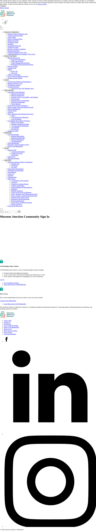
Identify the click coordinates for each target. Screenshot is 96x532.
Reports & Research (13, 51)
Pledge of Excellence (17, 122)
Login (6, 21)
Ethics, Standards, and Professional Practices (24, 194)
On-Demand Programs (14, 46)
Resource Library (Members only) (18, 34)
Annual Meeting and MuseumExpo (21, 187)
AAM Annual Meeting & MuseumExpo (19, 82)
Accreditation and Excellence (20, 180)
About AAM (7, 320)
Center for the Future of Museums (18, 105)
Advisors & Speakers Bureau (19, 184)
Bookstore (11, 44)
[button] (2, 279)
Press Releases (12, 172)
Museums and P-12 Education (20, 100)
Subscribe (10, 175)
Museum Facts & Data (18, 94)
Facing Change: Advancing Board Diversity (21, 107)
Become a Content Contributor (17, 49)
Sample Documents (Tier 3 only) (17, 52)
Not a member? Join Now (11, 283)
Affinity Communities (14, 75)
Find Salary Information (18, 59)
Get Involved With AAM (15, 206)
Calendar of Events (13, 87)
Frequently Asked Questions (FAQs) (18, 144)
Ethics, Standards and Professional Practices (20, 114)
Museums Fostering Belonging (20, 199)
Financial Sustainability (18, 102)
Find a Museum (16, 104)
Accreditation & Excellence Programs (19, 121)
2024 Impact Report (13, 158)
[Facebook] (6, 341)
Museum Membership (17, 136)
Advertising (14, 155)
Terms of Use (8, 329)
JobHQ (10, 69)
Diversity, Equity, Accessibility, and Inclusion (24, 97)
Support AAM (12, 150)
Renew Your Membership (15, 146)
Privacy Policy (42, 4)
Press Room (7, 324)
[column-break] (12, 68)
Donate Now (11, 157)
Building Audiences (17, 191)
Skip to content (4, 8)
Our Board (14, 165)
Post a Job (14, 73)
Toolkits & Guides (13, 47)
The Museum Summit (14, 85)
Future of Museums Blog (15, 39)
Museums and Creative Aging (20, 197)
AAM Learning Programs (15, 35)
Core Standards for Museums (19, 117)
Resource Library (13, 66)
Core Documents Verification (19, 126)
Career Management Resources (20, 63)
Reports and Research (17, 95)
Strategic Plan (15, 164)
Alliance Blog (12, 37)
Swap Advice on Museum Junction (18, 76)
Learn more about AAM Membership (15, 284)
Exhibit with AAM (16, 153)
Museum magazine (13, 40)
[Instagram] (50, 526)
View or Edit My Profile (11, 325)
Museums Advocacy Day (15, 83)
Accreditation (15, 127)
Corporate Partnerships (18, 152)
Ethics (13, 116)
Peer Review (15, 129)
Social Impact (15, 99)
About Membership (13, 143)
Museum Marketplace (14, 109)
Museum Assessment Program (20, 124)
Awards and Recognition (15, 78)
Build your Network (17, 61)
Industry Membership (17, 139)
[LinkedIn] (50, 434)
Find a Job (14, 71)
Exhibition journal (13, 42)
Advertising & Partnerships (16, 170)
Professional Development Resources (22, 64)
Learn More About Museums (16, 92)
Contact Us (11, 174)
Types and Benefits (13, 134)
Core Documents (16, 119)
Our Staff (14, 167)
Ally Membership (16, 141)
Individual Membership (18, 138)
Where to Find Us (16, 204)
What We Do (11, 179)
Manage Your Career (14, 58)
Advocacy (11, 112)
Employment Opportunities (16, 169)
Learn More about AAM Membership (15, 304)
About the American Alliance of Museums (20, 162)
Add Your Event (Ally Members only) (22, 88)
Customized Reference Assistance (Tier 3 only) (21, 54)
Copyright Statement (10, 334)
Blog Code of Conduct (10, 331)
